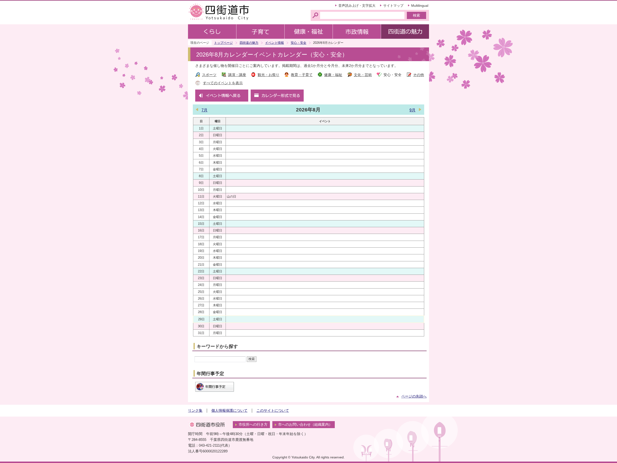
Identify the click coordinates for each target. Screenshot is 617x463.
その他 (418, 75)
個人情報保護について (229, 410)
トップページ (223, 43)
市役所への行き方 (253, 424)
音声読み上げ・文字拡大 (357, 5)
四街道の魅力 (249, 43)
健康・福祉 (333, 75)
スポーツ (209, 75)
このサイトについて (272, 410)
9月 (412, 110)
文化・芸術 (363, 75)
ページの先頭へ (414, 396)
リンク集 (195, 410)
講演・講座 (237, 75)
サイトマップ (393, 5)
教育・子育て (302, 75)
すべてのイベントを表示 (223, 83)
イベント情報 (274, 43)
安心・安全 (298, 43)
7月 (204, 110)
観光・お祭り (268, 75)
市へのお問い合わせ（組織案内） (305, 424)
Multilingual (419, 5)
